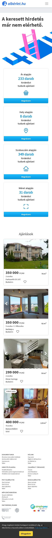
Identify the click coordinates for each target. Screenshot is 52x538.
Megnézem (26, 100)
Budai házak (31, 484)
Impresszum (5, 461)
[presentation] (6, 254)
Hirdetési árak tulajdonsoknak (11, 474)
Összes (30, 470)
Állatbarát (5, 497)
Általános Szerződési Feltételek (11, 457)
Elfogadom (26, 533)
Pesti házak (5, 484)
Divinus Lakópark (33, 474)
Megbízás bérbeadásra (34, 459)
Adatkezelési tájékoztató (9, 459)
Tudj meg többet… (42, 528)
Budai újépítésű (32, 486)
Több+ (3, 463)
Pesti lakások (6, 482)
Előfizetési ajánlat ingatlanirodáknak (13, 472)
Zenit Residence (32, 472)
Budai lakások (32, 482)
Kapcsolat (31, 457)
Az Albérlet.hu (32, 461)
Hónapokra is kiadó (7, 499)
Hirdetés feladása (7, 470)
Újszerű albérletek (7, 495)
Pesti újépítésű (6, 486)
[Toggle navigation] (46, 3)
